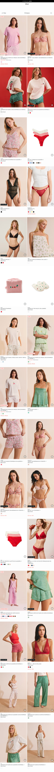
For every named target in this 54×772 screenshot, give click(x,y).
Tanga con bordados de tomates (37, 461)
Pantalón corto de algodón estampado (38, 109)
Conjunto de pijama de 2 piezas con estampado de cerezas (13, 58)
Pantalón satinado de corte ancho (10, 613)
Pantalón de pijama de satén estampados (39, 714)
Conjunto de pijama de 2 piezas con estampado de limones (40, 358)
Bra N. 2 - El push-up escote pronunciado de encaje (39, 562)
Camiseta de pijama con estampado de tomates (13, 109)
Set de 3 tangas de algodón (35, 159)
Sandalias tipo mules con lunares (37, 308)
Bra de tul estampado (34, 510)
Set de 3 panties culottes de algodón (11, 561)
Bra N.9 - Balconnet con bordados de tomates (40, 57)
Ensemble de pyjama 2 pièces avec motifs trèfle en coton (13, 358)
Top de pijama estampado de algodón (11, 159)
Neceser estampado (6, 308)
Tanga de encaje (5, 259)
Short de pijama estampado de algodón (11, 461)
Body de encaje (5, 208)
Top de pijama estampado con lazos (37, 259)
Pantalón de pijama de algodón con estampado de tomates (13, 715)
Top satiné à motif (33, 409)
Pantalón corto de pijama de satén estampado (40, 613)
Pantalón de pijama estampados (36, 764)
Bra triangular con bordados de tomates (12, 510)
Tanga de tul (31, 208)
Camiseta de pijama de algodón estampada (12, 764)
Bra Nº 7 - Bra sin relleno (34, 663)
